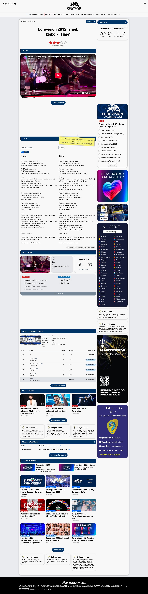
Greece (103, 289)
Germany (103, 286)
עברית (26, 152)
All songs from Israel (58, 385)
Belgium (103, 255)
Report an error (90, 247)
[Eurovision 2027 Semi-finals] (70, 449)
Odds (97, 14)
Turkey (117, 294)
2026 (22, 359)
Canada (103, 262)
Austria (103, 247)
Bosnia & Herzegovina (106, 257)
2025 (22, 364)
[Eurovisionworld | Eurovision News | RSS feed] (50, 589)
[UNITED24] (112, 369)
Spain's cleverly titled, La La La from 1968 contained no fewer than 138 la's (57, 559)
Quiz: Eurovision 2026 (111, 438)
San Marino (119, 273)
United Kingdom (120, 299)
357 (71, 364)
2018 (54, 338)
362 (71, 375)
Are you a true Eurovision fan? (112, 416)
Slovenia (118, 283)
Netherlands (119, 255)
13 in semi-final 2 (90, 379)
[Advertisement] (9, 49)
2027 (22, 354)
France (102, 281)
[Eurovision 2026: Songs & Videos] (112, 190)
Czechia (103, 270)
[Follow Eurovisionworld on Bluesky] (15, 3)
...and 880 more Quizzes (109, 454)
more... (44, 346)
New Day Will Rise (35, 364)
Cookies (38, 589)
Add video (71, 247)
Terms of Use (31, 589)
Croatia (103, 265)
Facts (103, 14)
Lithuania (118, 236)
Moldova (118, 244)
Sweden (118, 289)
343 (71, 359)
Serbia (117, 275)
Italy (101, 302)
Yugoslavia (119, 302)
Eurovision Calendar (57, 455)
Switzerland (119, 291)
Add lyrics (80, 247)
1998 (58, 338)
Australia (103, 244)
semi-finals (92, 354)
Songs (63, 14)
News (37, 14)
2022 (22, 380)
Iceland (103, 294)
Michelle (33, 359)
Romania (118, 268)
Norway (118, 260)
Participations (46, 336)
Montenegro (119, 249)
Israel (102, 299)
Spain (117, 286)
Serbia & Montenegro (121, 278)
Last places (45, 340)
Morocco (118, 252)
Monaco (118, 247)
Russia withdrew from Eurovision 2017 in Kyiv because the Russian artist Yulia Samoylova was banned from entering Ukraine (112, 314)
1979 (61, 338)
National (87, 14)
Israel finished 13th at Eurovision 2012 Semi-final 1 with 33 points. (77, 141)
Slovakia (118, 281)
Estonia (103, 275)
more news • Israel (58, 420)
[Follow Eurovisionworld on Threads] (11, 3)
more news (59, 550)
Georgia (103, 283)
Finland (102, 278)
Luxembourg (119, 239)
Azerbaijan (104, 249)
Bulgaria (103, 260)
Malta (117, 242)
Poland (117, 262)
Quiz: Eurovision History (112, 442)
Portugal (118, 265)
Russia (117, 270)
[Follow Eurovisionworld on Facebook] (3, 3)
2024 (22, 369)
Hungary (103, 291)
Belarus (103, 252)
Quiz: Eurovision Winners (112, 446)
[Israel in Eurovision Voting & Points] (30, 340)
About (20, 589)
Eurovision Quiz (112, 410)
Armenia (103, 242)
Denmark (103, 273)
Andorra (103, 239)
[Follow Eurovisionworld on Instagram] (5, 3)
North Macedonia (120, 257)
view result (112, 165)
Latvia (102, 304)
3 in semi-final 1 (90, 374)
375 (71, 369)
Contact (25, 589)
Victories (44, 338)
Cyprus (102, 268)
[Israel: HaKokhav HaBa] (60, 445)
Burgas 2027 (74, 14)
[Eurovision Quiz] (112, 426)
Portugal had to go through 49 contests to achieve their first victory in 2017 (32, 559)
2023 (22, 375)
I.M (35, 379)
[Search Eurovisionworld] (26, 14)
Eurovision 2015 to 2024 (112, 450)
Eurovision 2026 (112, 175)
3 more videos (57, 103)
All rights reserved (24, 588)
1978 (65, 338)
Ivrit (22, 152)
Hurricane (33, 369)
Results (50, 14)
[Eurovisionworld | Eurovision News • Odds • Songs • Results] (74, 6)
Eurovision (23, 21)
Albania (103, 236)
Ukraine (118, 296)
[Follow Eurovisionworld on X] (8, 3)
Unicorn (32, 374)
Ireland (102, 296)
